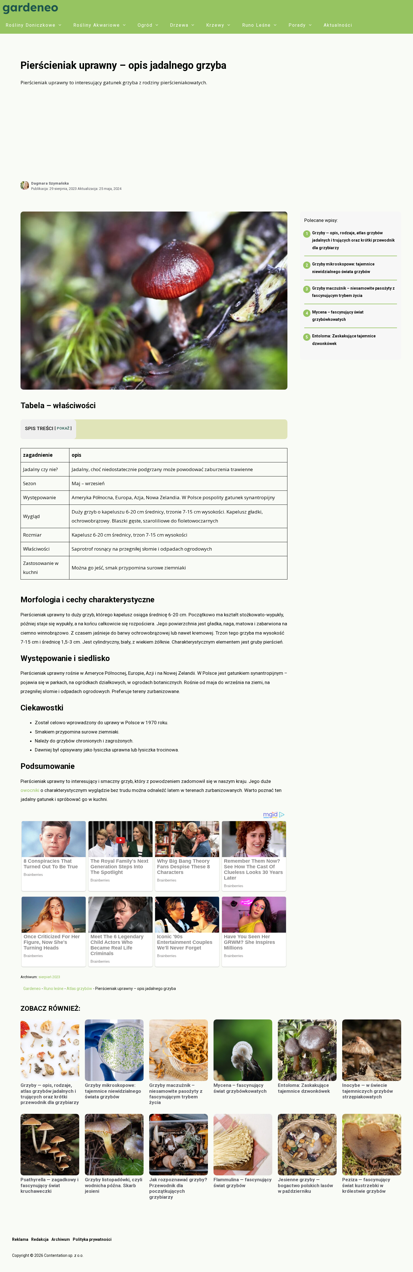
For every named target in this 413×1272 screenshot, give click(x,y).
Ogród (145, 25)
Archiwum (60, 1239)
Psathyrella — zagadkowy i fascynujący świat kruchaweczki (49, 1185)
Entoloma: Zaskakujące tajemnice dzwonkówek (304, 1088)
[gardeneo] (32, 8)
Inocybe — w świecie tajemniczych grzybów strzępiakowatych (367, 1091)
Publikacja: (54, 189)
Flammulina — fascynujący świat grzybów (243, 1182)
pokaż (63, 428)
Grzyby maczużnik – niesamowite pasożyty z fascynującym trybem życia (176, 1093)
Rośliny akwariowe (96, 25)
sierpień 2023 (49, 977)
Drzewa (179, 25)
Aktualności (338, 25)
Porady (297, 25)
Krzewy (215, 25)
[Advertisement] (210, 133)
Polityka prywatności (92, 1239)
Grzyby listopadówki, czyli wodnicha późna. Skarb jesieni (113, 1185)
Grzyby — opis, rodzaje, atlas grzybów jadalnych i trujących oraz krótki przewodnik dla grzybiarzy (353, 240)
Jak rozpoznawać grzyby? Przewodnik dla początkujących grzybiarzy (178, 1188)
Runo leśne (256, 25)
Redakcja (40, 1239)
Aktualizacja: (99, 189)
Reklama (20, 1239)
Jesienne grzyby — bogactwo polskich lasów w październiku (305, 1185)
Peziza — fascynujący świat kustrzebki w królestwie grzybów (366, 1185)
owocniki (30, 790)
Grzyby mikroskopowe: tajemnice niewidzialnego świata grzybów (113, 1091)
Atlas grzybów (79, 988)
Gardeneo (32, 988)
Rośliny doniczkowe (31, 25)
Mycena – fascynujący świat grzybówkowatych (240, 1088)
